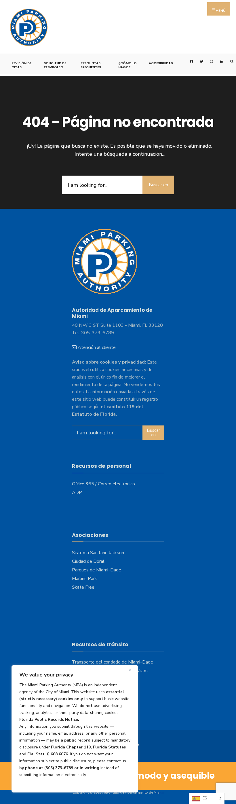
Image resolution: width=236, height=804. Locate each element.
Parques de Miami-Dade (96, 570)
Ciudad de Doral (88, 561)
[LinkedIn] (218, 61)
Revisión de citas (21, 65)
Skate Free (83, 587)
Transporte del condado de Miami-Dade (112, 662)
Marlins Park (84, 578)
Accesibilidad (161, 63)
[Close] (132, 670)
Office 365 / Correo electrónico (103, 484)
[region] (75, 728)
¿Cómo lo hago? (127, 65)
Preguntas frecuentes (91, 65)
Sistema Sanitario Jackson (98, 553)
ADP (77, 492)
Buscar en (158, 185)
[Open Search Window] (228, 61)
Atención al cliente (97, 347)
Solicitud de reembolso (55, 65)
